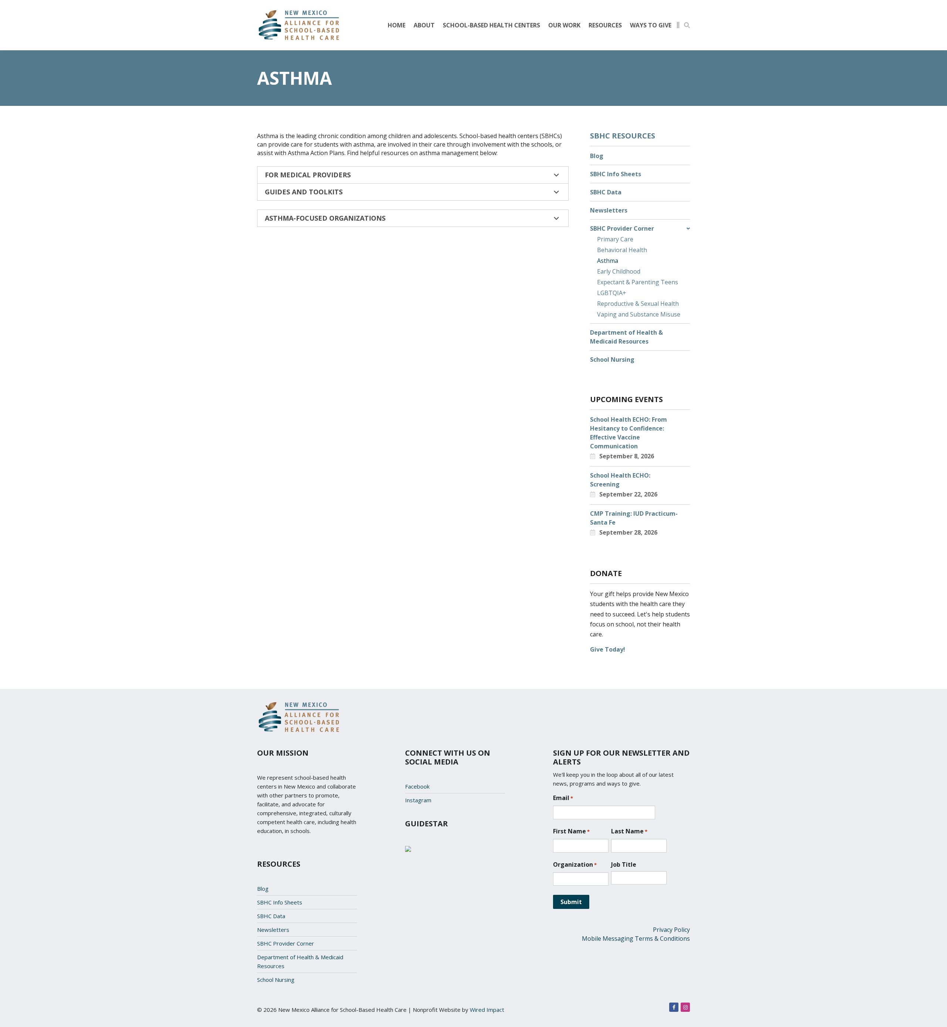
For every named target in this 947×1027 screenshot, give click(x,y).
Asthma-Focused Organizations (325, 218)
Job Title (623, 864)
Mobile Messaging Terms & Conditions (636, 938)
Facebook (417, 786)
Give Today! (607, 649)
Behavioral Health (622, 250)
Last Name (629, 831)
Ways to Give (650, 25)
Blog (596, 156)
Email (563, 798)
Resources (605, 25)
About (424, 25)
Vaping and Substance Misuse (638, 314)
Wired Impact (487, 1009)
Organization (575, 864)
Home (396, 25)
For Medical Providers (308, 174)
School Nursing (612, 359)
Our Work (564, 25)
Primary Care (615, 239)
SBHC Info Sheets (615, 174)
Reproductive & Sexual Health (638, 304)
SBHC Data (605, 192)
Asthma (607, 261)
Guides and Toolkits (304, 191)
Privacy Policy (671, 930)
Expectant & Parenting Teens (637, 282)
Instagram (418, 800)
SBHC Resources (622, 136)
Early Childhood (618, 271)
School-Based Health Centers (491, 25)
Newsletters (608, 210)
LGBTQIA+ (611, 293)
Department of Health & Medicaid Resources (626, 336)
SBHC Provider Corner (622, 228)
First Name (571, 831)
